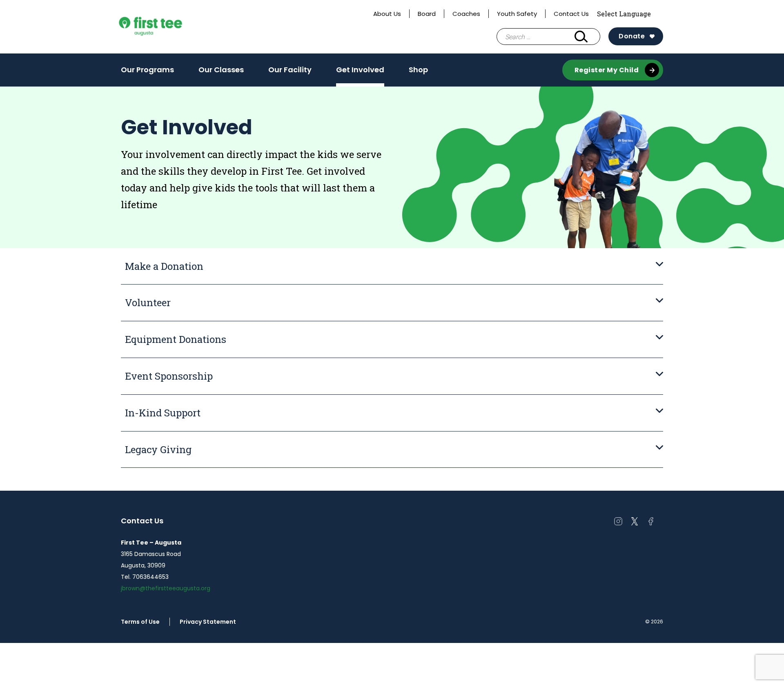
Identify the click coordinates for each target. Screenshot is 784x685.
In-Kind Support (162, 412)
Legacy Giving (158, 449)
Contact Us (571, 13)
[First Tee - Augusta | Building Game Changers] (166, 27)
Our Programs (147, 72)
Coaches (466, 13)
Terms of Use (140, 622)
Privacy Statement (208, 622)
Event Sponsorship (169, 376)
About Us (387, 13)
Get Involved (360, 69)
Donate (632, 36)
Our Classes (221, 69)
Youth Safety (517, 13)
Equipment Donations (175, 339)
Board (427, 13)
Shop (418, 69)
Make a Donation (164, 266)
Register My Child (607, 70)
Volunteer (148, 302)
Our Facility (290, 69)
